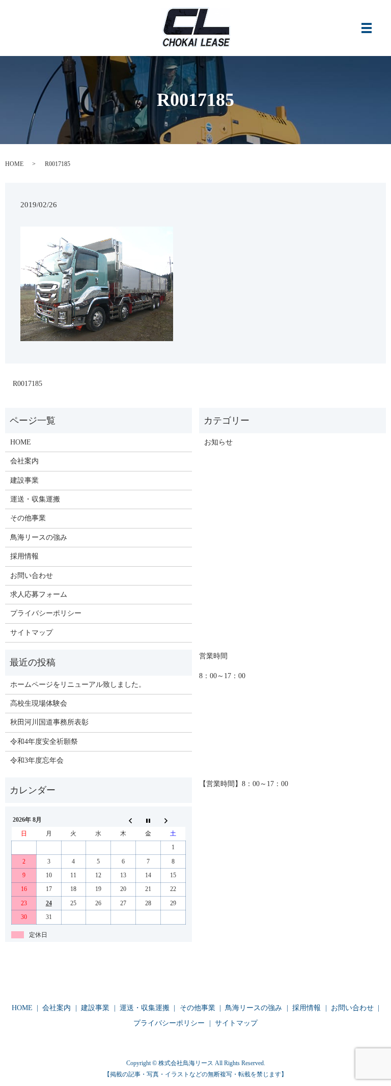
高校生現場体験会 (38, 703)
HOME (14, 164)
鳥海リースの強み (38, 537)
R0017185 (27, 383)
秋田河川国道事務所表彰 (49, 722)
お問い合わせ (31, 575)
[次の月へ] (172, 820)
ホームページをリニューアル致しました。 (78, 684)
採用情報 (24, 556)
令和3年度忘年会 (37, 760)
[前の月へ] (123, 820)
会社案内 (24, 461)
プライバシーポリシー (45, 613)
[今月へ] (147, 820)
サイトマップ (31, 632)
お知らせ (218, 442)
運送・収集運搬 (35, 499)
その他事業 (28, 518)
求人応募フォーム (38, 594)
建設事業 (24, 480)
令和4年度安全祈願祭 (44, 741)
